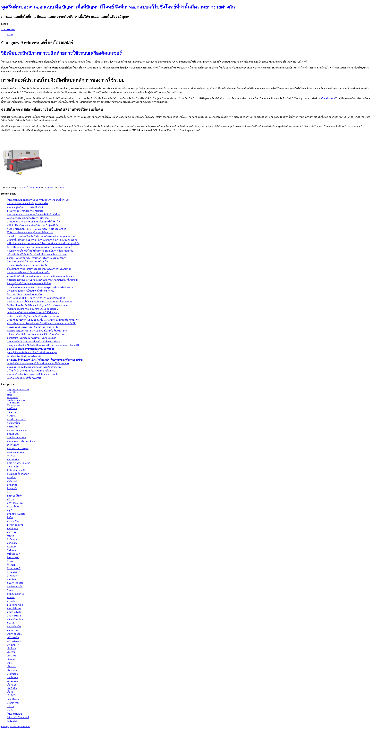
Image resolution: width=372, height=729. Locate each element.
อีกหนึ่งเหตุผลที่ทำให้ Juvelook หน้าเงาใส (27, 261)
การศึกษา (12, 408)
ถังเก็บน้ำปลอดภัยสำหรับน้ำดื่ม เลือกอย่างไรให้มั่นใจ (33, 221)
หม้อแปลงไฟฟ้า (15, 605)
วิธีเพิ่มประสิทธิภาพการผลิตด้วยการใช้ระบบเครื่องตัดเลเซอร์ (61, 53)
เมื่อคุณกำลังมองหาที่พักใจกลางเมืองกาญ (28, 218)
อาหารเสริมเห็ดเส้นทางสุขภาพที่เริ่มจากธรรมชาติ (32, 374)
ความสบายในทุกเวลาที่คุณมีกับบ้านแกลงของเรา (31, 338)
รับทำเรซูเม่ (13, 557)
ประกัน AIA (13, 521)
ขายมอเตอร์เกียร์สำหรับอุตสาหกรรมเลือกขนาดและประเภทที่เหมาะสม (42, 280)
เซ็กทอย (11, 659)
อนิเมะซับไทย (14, 615)
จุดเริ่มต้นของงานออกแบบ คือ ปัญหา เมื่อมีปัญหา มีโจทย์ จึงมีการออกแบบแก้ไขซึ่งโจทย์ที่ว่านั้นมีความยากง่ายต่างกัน (118, 6)
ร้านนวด (11, 565)
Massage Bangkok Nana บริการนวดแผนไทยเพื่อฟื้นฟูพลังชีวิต (37, 330)
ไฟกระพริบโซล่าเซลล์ (18, 717)
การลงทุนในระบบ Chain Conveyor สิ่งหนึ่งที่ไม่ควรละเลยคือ (36, 229)
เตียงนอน (11, 666)
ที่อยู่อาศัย (12, 488)
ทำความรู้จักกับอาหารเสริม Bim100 (25, 207)
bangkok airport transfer (18, 389)
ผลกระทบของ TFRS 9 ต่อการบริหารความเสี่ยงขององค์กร (36, 298)
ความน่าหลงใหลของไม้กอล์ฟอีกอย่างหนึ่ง (28, 272)
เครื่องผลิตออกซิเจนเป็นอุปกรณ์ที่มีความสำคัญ (30, 290)
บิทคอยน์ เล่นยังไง (16, 514)
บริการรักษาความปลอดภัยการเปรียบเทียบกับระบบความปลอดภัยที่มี (41, 323)
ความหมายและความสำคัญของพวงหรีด (27, 203)
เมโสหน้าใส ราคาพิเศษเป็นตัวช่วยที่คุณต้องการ (31, 370)
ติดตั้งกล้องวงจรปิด (16, 470)
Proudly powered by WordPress (15, 726)
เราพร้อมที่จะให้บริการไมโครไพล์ (24, 356)
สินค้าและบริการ (15, 594)
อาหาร (10, 623)
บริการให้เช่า (13, 506)
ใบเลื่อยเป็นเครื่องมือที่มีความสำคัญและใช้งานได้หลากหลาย (37, 305)
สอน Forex (12, 579)
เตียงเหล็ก (12, 670)
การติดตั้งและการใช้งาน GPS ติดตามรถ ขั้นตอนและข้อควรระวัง (39, 301)
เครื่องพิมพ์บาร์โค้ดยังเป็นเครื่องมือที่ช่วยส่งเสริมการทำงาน (37, 254)
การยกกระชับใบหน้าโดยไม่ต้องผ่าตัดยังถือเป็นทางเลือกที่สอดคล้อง (40, 250)
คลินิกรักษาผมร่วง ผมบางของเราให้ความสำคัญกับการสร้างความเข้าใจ (43, 243)
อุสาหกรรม (12, 630)
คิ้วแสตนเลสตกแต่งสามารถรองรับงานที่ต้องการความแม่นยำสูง (39, 269)
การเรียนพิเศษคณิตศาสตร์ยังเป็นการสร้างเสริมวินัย (32, 327)
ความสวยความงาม (17, 430)
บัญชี (9, 510)
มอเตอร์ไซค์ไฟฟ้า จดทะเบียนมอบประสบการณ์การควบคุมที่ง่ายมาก (41, 276)
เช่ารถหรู (11, 655)
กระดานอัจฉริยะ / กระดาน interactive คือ (27, 265)
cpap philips (12, 392)
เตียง (9, 663)
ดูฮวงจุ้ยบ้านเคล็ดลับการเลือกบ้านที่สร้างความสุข (32, 352)
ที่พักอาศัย (12, 485)
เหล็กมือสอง (13, 699)
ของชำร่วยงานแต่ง (16, 419)
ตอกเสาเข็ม (13, 466)
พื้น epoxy (11, 546)
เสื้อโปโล (11, 695)
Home (10, 34)
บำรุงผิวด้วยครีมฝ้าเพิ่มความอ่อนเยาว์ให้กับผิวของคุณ (34, 367)
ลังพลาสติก (12, 575)
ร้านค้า (10, 561)
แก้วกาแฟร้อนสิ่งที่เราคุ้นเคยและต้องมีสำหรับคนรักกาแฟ (36, 334)
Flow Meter (12, 397)
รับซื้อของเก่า (13, 550)
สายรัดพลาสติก (15, 586)
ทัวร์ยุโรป (12, 481)
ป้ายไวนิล (12, 532)
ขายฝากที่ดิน (13, 423)
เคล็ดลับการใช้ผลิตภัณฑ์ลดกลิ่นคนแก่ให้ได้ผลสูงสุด (33, 312)
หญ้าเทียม (12, 601)
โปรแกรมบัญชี (14, 714)
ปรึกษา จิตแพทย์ (15, 525)
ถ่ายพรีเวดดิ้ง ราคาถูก (18, 474)
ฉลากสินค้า (13, 459)
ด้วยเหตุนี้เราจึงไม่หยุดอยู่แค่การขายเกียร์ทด (29, 283)
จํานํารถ (11, 455)
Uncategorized (13, 405)
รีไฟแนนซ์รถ (13, 572)
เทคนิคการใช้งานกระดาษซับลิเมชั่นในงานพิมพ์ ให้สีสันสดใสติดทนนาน (43, 320)
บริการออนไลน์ (15, 503)
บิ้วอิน (10, 517)
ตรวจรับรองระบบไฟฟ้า (18, 463)
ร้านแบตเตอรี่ (13, 568)
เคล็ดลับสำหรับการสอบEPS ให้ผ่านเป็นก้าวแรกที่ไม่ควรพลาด (38, 363)
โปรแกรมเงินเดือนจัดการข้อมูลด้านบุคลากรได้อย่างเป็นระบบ (38, 200)
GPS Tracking (13, 402)
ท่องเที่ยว (11, 477)
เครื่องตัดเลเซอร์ (32, 187)
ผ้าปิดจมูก (12, 539)
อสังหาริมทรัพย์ (15, 619)
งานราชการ (13, 445)
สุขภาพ (11, 597)
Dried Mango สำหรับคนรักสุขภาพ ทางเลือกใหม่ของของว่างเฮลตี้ (39, 247)
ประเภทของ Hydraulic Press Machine (25, 211)
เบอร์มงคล (12, 677)
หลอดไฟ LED (14, 608)
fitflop (9, 395)
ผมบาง (10, 535)
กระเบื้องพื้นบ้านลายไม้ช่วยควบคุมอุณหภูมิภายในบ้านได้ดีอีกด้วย (40, 287)
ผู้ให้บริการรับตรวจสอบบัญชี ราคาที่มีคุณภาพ (30, 232)
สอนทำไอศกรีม (15, 583)
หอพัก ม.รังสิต (14, 612)
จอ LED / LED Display (18, 448)
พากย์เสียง (12, 543)
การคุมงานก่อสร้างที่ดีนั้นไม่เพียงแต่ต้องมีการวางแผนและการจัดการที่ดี (43, 345)
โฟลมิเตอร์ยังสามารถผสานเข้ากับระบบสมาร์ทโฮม (32, 309)
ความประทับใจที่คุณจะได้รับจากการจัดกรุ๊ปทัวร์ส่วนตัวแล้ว (36, 258)
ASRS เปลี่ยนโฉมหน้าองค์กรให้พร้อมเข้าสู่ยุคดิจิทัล (33, 225)
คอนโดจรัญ (13, 434)
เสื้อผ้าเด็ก (12, 688)
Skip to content (8, 29)
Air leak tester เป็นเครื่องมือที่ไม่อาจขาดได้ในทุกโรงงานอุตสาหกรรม (41, 236)
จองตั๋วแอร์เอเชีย (15, 452)
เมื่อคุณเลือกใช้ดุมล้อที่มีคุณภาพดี (24, 378)
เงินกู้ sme (11, 648)
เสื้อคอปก (12, 684)
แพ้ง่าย (10, 706)
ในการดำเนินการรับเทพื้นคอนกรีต (24, 294)
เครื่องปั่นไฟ (13, 645)
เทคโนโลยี (12, 674)
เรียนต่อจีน (12, 681)
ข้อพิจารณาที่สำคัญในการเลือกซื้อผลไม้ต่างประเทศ (33, 316)
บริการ (10, 499)
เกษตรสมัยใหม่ (14, 634)
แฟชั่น (10, 710)
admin (61, 187)
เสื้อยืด (10, 692)
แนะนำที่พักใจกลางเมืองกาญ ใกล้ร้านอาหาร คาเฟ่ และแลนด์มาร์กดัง (42, 240)
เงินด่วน (11, 652)
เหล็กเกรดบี (13, 703)
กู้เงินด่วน (11, 416)
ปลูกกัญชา (12, 528)
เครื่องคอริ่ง (13, 637)
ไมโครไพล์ (12, 721)
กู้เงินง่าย (11, 412)
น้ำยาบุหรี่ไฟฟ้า (15, 495)
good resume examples (17, 400)
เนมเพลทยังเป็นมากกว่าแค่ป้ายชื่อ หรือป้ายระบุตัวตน (33, 341)
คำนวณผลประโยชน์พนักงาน (21, 441)
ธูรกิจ (9, 492)
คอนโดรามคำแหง (16, 437)
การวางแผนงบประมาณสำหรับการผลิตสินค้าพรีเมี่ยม (33, 214)
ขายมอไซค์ (13, 426)
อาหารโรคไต (14, 626)
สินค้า (10, 590)
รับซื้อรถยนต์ (13, 554)
